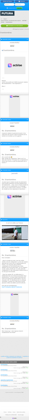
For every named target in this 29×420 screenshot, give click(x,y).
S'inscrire (22, 1)
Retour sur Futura (7, 1)
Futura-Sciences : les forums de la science (11, 20)
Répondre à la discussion (14, 25)
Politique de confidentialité (11, 414)
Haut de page (21, 414)
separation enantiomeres (7, 380)
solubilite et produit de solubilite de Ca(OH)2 (18, 357)
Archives (9, 412)
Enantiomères (4, 385)
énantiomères (4, 364)
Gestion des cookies (21, 412)
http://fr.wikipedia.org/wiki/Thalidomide (12, 287)
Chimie (2, 22)
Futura (5, 412)
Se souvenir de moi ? (12, 8)
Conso (14, 412)
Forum (5, 19)
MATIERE (24, 20)
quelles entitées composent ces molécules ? (11, 356)
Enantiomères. (4, 369)
